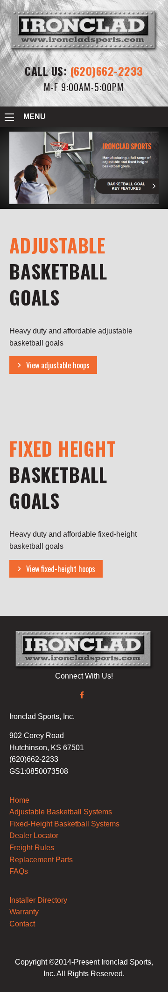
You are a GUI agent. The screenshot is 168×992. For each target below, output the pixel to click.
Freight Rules (31, 848)
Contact (22, 924)
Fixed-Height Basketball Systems (64, 824)
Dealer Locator (33, 835)
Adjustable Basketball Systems (60, 812)
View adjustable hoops (58, 365)
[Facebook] (82, 695)
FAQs (18, 871)
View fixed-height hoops (60, 568)
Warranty (24, 912)
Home (19, 800)
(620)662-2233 (106, 70)
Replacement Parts (41, 860)
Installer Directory (38, 900)
